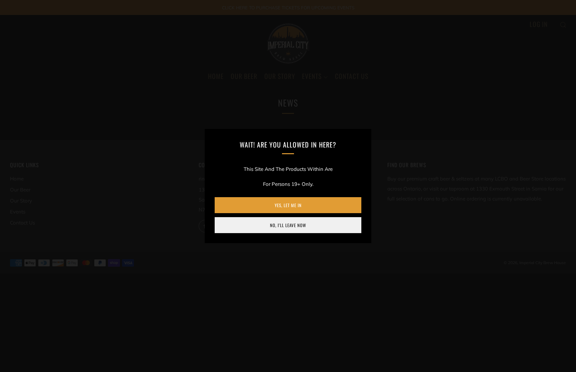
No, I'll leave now (288, 225)
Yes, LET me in (288, 205)
